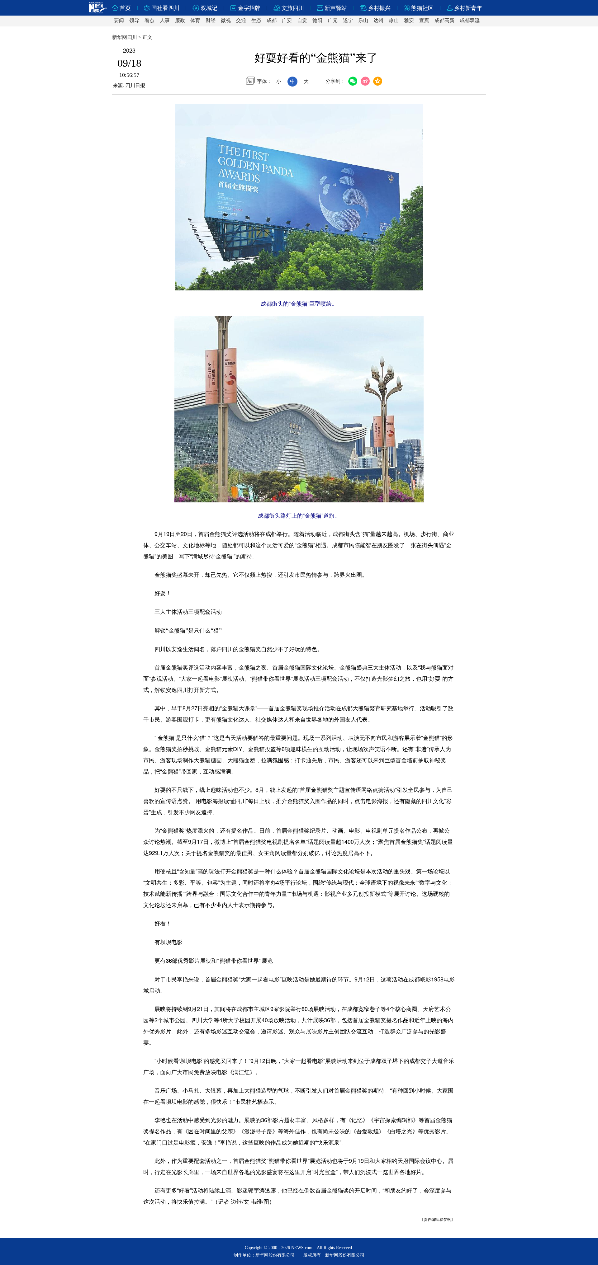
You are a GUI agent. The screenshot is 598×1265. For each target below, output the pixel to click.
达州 (378, 20)
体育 (195, 20)
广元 (333, 20)
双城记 (209, 8)
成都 (272, 20)
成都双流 (470, 20)
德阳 (317, 20)
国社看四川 (165, 8)
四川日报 (135, 85)
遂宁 (348, 20)
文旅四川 (293, 8)
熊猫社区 (422, 8)
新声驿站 (336, 8)
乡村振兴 (379, 8)
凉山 (394, 20)
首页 (125, 8)
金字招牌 (249, 8)
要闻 (119, 20)
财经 (211, 20)
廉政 (180, 20)
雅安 (409, 20)
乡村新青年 (468, 8)
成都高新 (444, 20)
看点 (149, 20)
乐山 (363, 20)
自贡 (302, 20)
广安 (287, 20)
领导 (134, 20)
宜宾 (424, 20)
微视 (226, 20)
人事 (165, 20)
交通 (241, 20)
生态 (256, 20)
